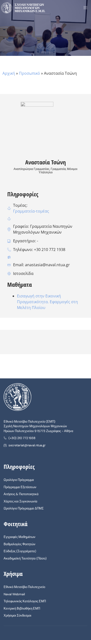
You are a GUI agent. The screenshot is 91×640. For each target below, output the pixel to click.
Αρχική (8, 73)
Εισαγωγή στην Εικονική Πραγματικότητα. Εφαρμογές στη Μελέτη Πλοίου (47, 301)
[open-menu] (84, 7)
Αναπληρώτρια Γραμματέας (32, 169)
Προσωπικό (29, 73)
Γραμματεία (58, 169)
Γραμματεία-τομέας (31, 211)
